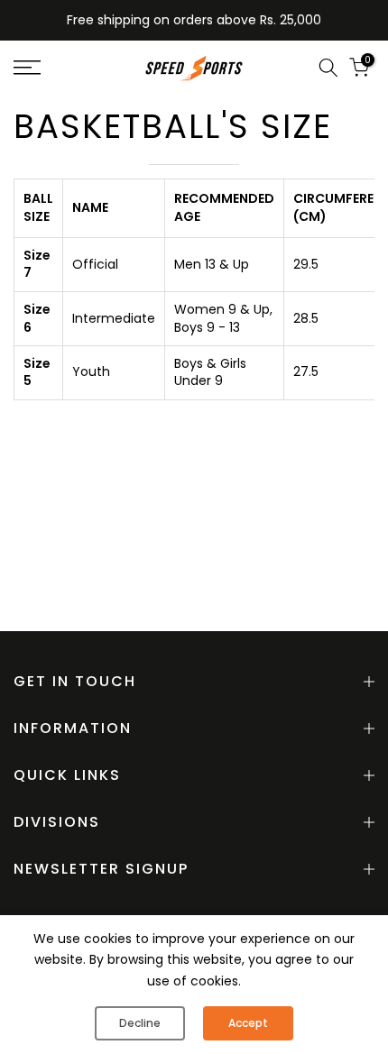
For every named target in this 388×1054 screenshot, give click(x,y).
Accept (248, 1023)
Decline (140, 1023)
